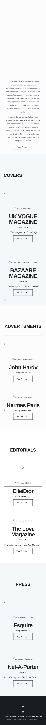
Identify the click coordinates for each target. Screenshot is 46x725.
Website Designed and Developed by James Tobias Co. (23, 719)
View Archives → (23, 238)
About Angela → (23, 147)
